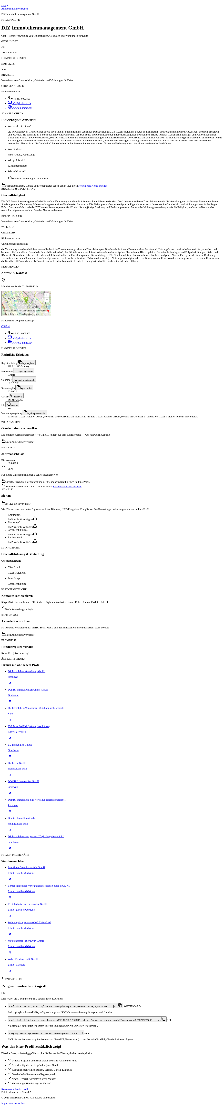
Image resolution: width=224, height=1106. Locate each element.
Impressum (7, 1103)
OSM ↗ (5, 326)
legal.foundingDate (26, 380)
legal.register (28, 363)
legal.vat (18, 396)
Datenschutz (19, 1103)
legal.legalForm (26, 371)
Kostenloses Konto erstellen (92, 185)
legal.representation (36, 413)
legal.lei (14, 405)
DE (3, 5)
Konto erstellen (20, 8)
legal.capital (26, 388)
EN (7, 5)
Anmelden (6, 8)
